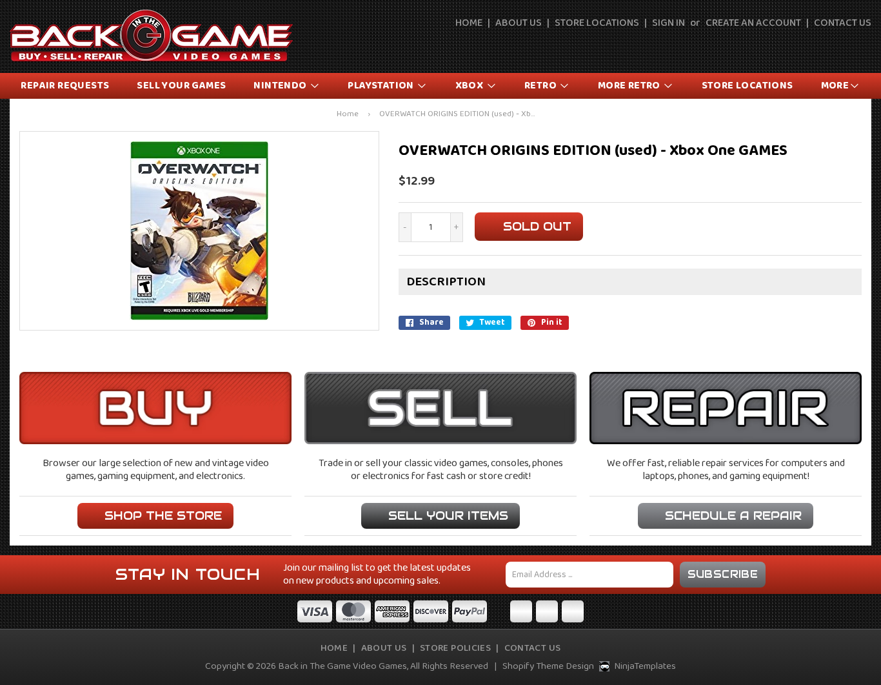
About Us (518, 23)
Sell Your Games (181, 85)
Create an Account (753, 23)
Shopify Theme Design (548, 666)
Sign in (668, 23)
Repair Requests (65, 85)
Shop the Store (163, 515)
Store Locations (597, 23)
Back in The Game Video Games (342, 666)
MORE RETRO (630, 85)
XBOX (470, 85)
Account (833, 46)
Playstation (382, 85)
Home (468, 23)
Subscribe (723, 574)
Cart (863, 46)
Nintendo (281, 85)
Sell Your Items (448, 515)
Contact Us (842, 23)
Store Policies (455, 648)
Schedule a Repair (733, 515)
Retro (541, 85)
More (835, 85)
